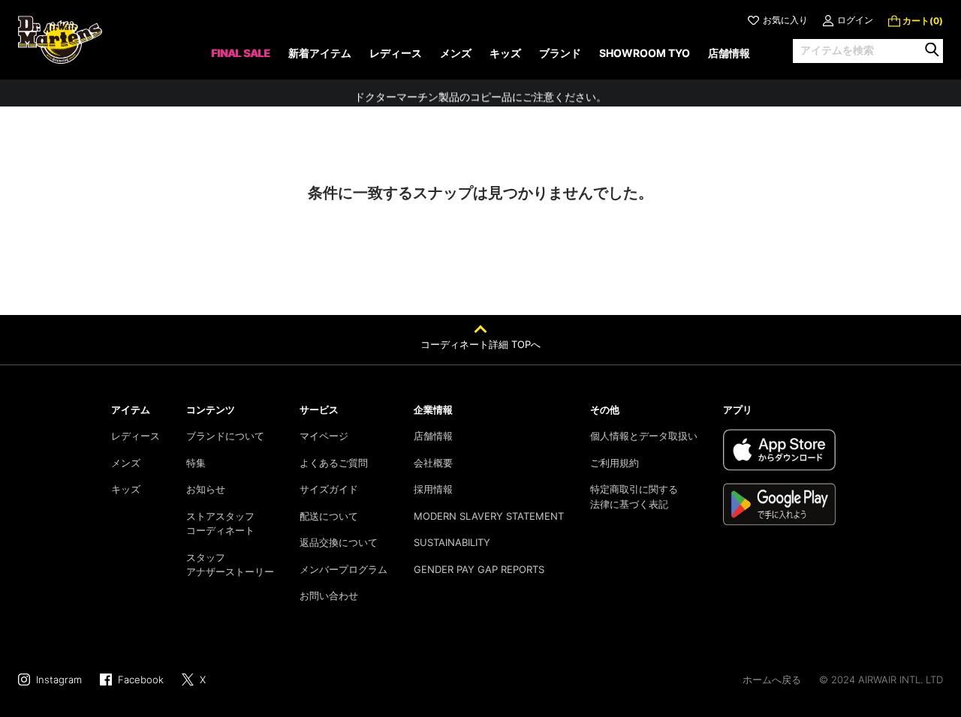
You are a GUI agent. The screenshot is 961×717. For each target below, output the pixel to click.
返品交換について (339, 542)
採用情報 (433, 489)
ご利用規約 (614, 463)
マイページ (324, 436)
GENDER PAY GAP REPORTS (479, 569)
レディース (135, 436)
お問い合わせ (329, 596)
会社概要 (433, 463)
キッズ (125, 489)
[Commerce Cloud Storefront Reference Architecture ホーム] (60, 40)
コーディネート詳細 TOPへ (480, 344)
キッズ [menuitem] (505, 52)
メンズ (125, 463)
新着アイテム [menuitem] (319, 52)
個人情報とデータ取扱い (643, 436)
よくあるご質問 (334, 463)
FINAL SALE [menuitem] (240, 52)
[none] (240, 58)
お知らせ (205, 489)
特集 (196, 463)
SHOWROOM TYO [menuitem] (644, 52)
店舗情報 (433, 436)
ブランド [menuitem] (560, 52)
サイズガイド (329, 489)
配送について (329, 516)
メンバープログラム (343, 569)
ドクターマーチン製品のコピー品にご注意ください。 (480, 92)
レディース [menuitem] (395, 52)
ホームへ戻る (772, 680)
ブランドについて (225, 436)
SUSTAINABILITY (452, 542)
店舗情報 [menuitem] (729, 52)
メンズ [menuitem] (455, 52)
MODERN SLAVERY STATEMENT (489, 516)
